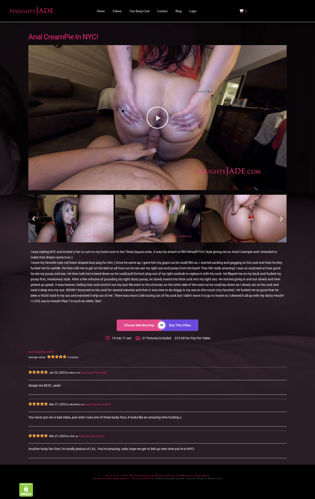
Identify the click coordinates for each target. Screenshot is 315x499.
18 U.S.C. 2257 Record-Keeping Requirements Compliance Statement (158, 475)
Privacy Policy (143, 478)
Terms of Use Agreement (111, 478)
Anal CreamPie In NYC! (41, 352)
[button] (243, 11)
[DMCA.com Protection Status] (26, 489)
